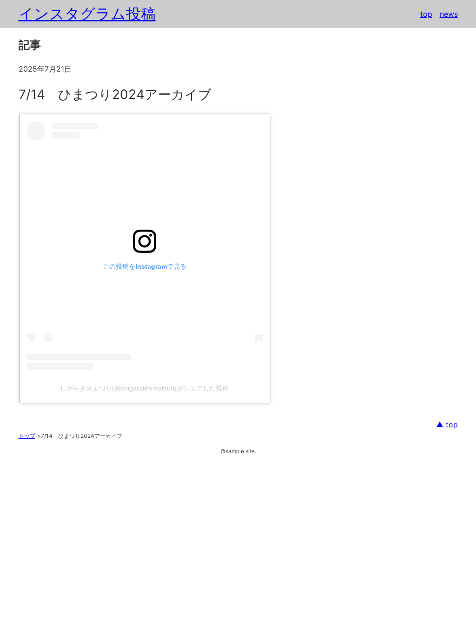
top (426, 14)
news (449, 14)
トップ (27, 435)
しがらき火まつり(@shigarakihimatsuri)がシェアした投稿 (144, 388)
